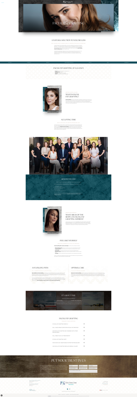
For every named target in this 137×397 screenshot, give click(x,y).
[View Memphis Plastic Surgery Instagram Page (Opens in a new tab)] (67, 389)
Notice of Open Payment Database (74, 394)
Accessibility (67, 394)
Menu (134, 2)
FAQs (108, 62)
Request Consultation (7, 1)
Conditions (28, 62)
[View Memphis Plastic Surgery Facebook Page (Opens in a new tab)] (3, 2)
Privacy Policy (63, 394)
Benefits (47, 62)
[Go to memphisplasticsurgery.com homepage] (68, 2)
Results (90, 62)
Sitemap (59, 394)
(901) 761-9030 (128, 1)
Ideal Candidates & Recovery (69, 62)
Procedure (9, 62)
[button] (132, 2)
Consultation (126, 62)
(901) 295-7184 (30, 382)
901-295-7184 (94, 374)
